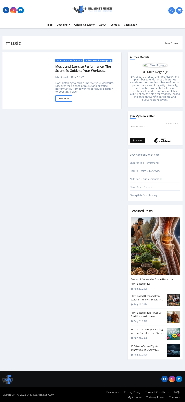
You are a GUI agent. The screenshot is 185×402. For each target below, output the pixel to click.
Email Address (137, 126)
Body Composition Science (145, 154)
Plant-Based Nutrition (142, 187)
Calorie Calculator (84, 24)
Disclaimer (112, 392)
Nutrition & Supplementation (146, 179)
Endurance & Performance (69, 60)
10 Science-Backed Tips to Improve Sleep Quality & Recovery (145, 350)
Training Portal (155, 397)
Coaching (62, 24)
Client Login (131, 24)
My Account (135, 397)
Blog (49, 24)
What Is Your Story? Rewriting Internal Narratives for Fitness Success (147, 333)
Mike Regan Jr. (62, 77)
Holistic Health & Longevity (98, 60)
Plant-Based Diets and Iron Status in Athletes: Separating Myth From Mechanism (147, 299)
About (102, 24)
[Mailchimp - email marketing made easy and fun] (162, 142)
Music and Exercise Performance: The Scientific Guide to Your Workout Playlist (83, 70)
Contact (115, 24)
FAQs (177, 392)
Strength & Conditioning (143, 195)
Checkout (174, 397)
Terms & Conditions (157, 392)
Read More (64, 98)
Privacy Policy (132, 392)
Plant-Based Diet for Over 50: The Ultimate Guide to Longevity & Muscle (146, 316)
